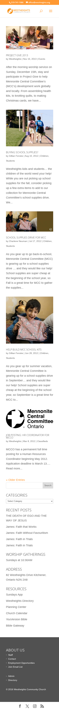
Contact (12, 659)
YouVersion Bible (16, 619)
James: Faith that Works (21, 526)
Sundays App (14, 594)
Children (44, 156)
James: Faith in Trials (19, 539)
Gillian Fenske (16, 156)
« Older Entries (15, 479)
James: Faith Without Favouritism (27, 532)
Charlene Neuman (18, 241)
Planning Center (16, 607)
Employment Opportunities (21, 663)
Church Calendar (16, 613)
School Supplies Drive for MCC (26, 237)
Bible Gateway (15, 625)
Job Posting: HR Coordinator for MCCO (27, 436)
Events (41, 59)
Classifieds (42, 441)
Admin (11, 676)
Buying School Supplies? (22, 152)
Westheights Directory (20, 600)
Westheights (15, 59)
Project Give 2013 (17, 55)
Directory (12, 680)
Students (10, 160)
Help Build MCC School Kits (24, 349)
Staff (10, 655)
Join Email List (15, 667)
